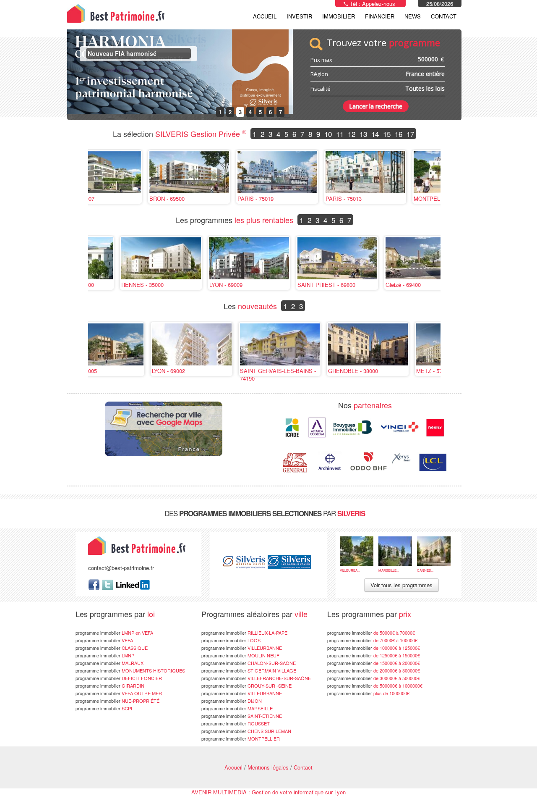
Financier (379, 16)
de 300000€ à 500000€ (373, 678)
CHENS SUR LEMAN (246, 731)
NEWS (412, 16)
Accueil (264, 16)
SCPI (104, 708)
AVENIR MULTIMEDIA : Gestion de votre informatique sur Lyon (268, 792)
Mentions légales (268, 767)
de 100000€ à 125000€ (373, 647)
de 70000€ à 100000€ (372, 640)
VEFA (104, 640)
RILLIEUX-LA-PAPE (244, 632)
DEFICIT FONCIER (119, 678)
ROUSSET (235, 723)
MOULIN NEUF (240, 655)
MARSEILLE (237, 708)
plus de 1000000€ (368, 693)
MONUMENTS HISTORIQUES (130, 670)
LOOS (231, 640)
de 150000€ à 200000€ (373, 662)
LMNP (105, 655)
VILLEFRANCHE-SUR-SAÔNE (256, 678)
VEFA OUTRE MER (119, 693)
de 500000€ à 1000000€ (374, 685)
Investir (299, 16)
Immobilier (338, 16)
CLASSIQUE (112, 647)
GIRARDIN (110, 685)
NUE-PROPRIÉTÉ (117, 700)
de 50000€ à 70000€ (371, 632)
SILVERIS (351, 513)
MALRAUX (109, 662)
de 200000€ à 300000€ (373, 670)
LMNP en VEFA (114, 632)
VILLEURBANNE (241, 647)
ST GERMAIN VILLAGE (248, 670)
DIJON (231, 700)
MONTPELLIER (240, 738)
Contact (443, 16)
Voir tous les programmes (401, 585)
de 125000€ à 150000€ (373, 655)
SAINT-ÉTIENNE (241, 715)
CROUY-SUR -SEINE (246, 685)
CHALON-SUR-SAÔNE (248, 662)
